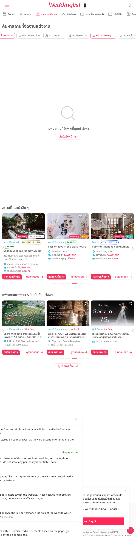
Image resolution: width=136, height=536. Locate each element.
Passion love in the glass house (67, 246)
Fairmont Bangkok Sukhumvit (110, 246)
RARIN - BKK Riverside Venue (23, 341)
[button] (3, 248)
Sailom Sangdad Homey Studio (22, 251)
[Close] (125, 490)
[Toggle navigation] (7, 5)
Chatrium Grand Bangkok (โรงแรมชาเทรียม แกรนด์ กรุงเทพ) (68, 341)
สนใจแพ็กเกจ (11, 352)
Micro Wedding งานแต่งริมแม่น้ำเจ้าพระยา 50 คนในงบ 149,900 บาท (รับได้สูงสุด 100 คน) (22, 335)
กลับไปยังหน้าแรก (68, 137)
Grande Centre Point (88, 532)
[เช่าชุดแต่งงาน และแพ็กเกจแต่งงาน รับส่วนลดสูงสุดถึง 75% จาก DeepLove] (112, 313)
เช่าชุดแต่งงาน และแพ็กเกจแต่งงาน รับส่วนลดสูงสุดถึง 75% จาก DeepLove (110, 335)
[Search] (129, 5)
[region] (90, 508)
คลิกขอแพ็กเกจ (12, 277)
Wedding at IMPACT (110, 532)
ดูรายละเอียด (32, 277)
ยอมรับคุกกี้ (90, 521)
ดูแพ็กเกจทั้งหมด (68, 366)
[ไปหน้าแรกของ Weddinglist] (68, 5)
